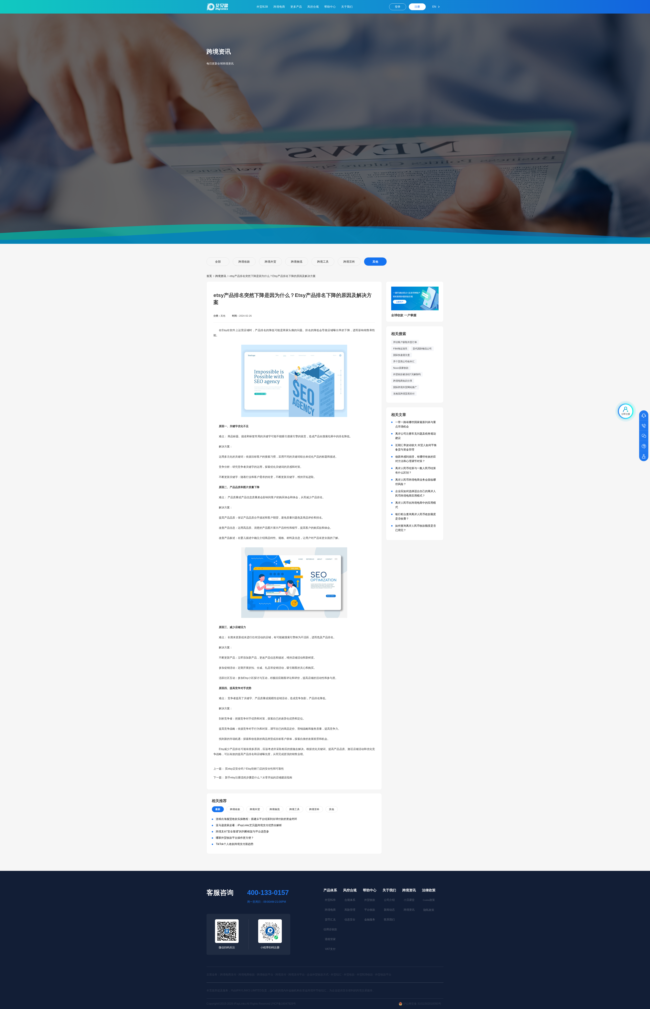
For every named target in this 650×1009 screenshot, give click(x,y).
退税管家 (330, 939)
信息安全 (349, 919)
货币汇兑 (330, 919)
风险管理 (349, 909)
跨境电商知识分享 (402, 380)
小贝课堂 (409, 899)
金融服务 (369, 919)
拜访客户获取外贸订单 (405, 342)
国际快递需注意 (401, 355)
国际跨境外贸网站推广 (405, 387)
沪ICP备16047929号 (283, 1003)
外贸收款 (369, 899)
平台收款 (369, 909)
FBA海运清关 (400, 348)
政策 (429, 899)
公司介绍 (389, 899)
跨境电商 (279, 6)
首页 (209, 276)
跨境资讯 (220, 276)
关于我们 (347, 6)
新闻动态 (389, 909)
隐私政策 (428, 909)
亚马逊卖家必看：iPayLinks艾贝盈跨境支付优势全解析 (249, 825)
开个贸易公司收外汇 (404, 361)
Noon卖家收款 (400, 368)
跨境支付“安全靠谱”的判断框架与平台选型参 (242, 831)
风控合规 (313, 6)
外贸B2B (262, 6)
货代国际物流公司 (422, 348)
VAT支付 (330, 949)
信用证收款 (330, 929)
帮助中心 (330, 6)
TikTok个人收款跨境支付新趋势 (234, 844)
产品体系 (330, 890)
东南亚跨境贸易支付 (404, 393)
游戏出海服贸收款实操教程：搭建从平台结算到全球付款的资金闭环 (256, 819)
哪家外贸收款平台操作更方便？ (235, 837)
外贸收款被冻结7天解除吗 (407, 374)
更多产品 (296, 6)
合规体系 (349, 899)
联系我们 (389, 919)
